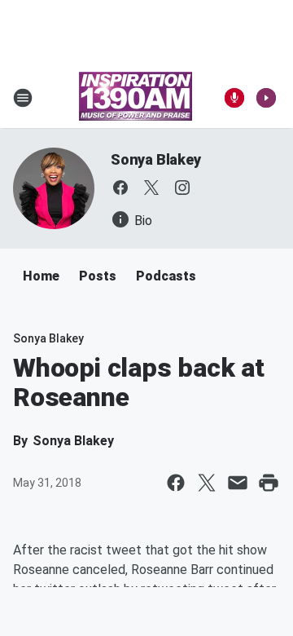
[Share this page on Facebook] (175, 482)
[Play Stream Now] (266, 98)
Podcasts (166, 276)
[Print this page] (268, 482)
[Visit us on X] (151, 187)
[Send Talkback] (234, 98)
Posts (97, 276)
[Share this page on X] (206, 482)
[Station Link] (135, 98)
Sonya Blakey (156, 159)
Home (41, 276)
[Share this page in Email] (237, 482)
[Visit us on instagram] (182, 187)
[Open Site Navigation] (23, 98)
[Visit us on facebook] (120, 187)
